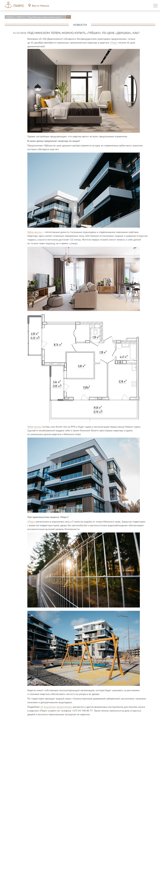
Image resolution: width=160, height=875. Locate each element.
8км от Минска (40, 5)
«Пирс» (114, 42)
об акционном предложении (56, 706)
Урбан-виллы (34, 232)
